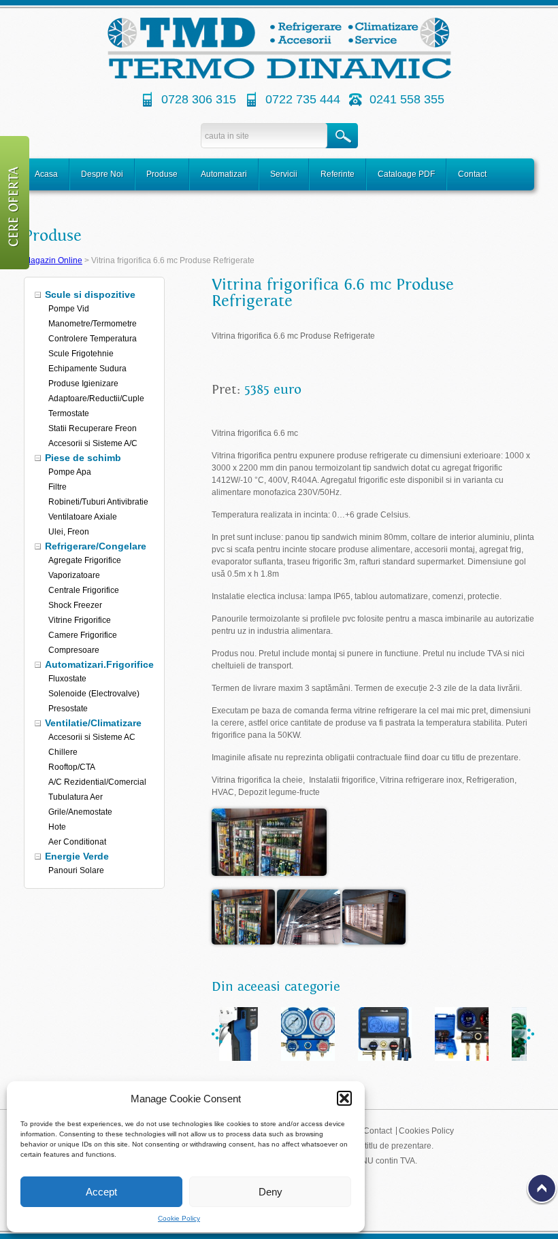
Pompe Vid (68, 308)
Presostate (68, 708)
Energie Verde (77, 856)
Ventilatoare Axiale (82, 517)
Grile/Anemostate (80, 812)
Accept (101, 1192)
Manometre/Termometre (92, 323)
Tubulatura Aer (75, 797)
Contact (472, 174)
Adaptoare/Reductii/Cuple (96, 398)
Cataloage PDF (406, 174)
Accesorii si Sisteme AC (91, 737)
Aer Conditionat (77, 842)
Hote (57, 827)
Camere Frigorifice (82, 635)
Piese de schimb (83, 457)
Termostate (68, 413)
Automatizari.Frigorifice (99, 664)
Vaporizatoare (74, 575)
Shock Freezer (75, 605)
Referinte (338, 174)
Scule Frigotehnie (81, 353)
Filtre (57, 487)
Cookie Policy (179, 1218)
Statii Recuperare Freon (92, 428)
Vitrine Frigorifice (79, 620)
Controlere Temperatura (92, 338)
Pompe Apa (69, 472)
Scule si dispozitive (90, 294)
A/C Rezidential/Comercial (97, 782)
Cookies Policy (426, 1131)
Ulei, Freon (68, 532)
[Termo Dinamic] (279, 76)
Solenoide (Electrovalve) (94, 693)
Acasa (46, 174)
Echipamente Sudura (87, 368)
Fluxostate (67, 678)
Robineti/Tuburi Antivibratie (98, 502)
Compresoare (73, 650)
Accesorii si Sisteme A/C (92, 443)
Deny (270, 1192)
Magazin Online (53, 260)
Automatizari (224, 174)
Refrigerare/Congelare (95, 546)
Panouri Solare (76, 870)
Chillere (63, 752)
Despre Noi (102, 174)
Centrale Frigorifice (83, 590)
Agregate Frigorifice (84, 560)
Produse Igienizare (83, 383)
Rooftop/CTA (71, 767)
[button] (344, 1098)
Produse (162, 174)
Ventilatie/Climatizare (93, 722)
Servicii (283, 174)
